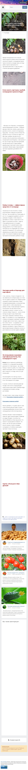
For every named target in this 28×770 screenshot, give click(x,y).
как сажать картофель (11, 518)
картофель (19, 518)
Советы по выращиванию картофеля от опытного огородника (16, 542)
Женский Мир (4, 761)
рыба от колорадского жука (11, 516)
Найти (24, 7)
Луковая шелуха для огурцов (15, 606)
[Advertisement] (14, 111)
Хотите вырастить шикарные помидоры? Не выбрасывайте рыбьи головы (16, 573)
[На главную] (8, 2)
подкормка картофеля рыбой (10, 519)
